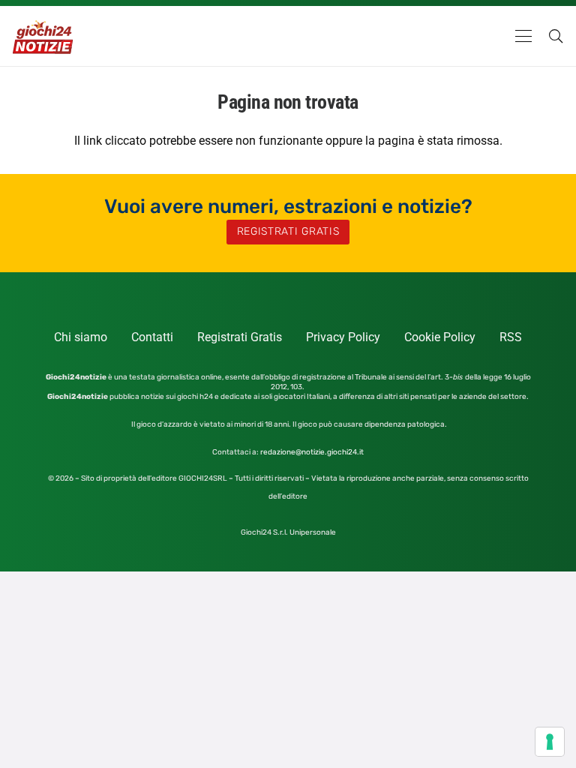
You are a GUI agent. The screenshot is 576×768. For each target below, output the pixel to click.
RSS (511, 337)
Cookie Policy (440, 337)
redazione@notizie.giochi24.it (312, 452)
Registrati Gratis (239, 337)
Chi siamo (80, 337)
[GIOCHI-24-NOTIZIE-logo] (44, 36)
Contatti (152, 337)
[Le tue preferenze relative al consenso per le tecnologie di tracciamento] (550, 742)
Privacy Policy (343, 337)
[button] (524, 36)
